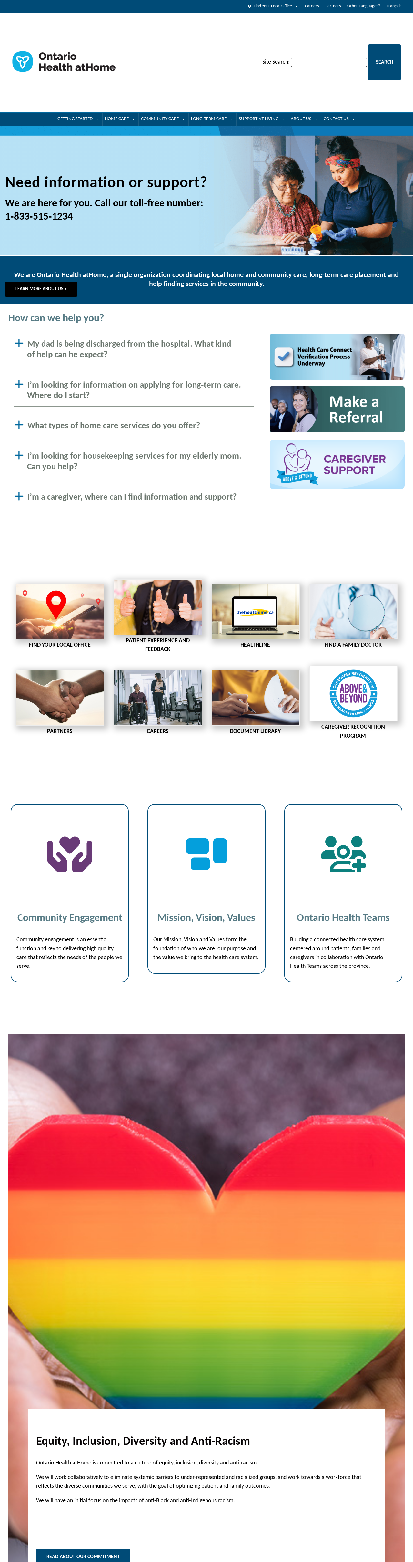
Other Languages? (363, 6)
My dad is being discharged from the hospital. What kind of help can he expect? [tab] (129, 349)
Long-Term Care (209, 119)
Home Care (117, 119)
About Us (301, 119)
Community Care (160, 119)
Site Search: (276, 62)
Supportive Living (258, 119)
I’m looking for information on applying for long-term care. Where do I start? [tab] (134, 390)
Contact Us (336, 119)
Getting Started (75, 119)
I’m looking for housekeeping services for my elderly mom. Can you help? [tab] (134, 461)
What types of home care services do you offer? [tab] (113, 426)
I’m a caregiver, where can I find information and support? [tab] (132, 497)
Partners (333, 6)
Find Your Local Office (273, 6)
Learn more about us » (41, 289)
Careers (312, 6)
